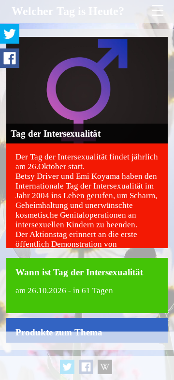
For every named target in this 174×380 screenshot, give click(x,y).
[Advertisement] (87, 356)
